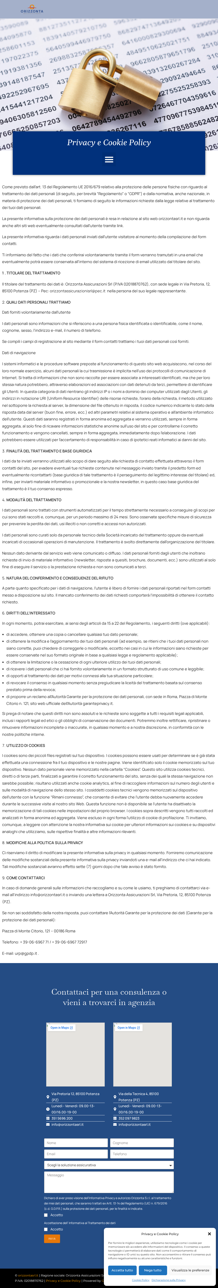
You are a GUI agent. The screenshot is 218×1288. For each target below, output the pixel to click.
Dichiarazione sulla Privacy (169, 1280)
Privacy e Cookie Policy (63, 1281)
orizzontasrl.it (28, 1275)
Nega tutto (153, 1270)
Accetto (56, 1215)
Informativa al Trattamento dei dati (92, 1223)
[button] (209, 1234)
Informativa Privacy (102, 1198)
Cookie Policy (140, 1280)
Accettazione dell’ (80, 1223)
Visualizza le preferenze (190, 1270)
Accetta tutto (122, 1270)
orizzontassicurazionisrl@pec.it (78, 290)
